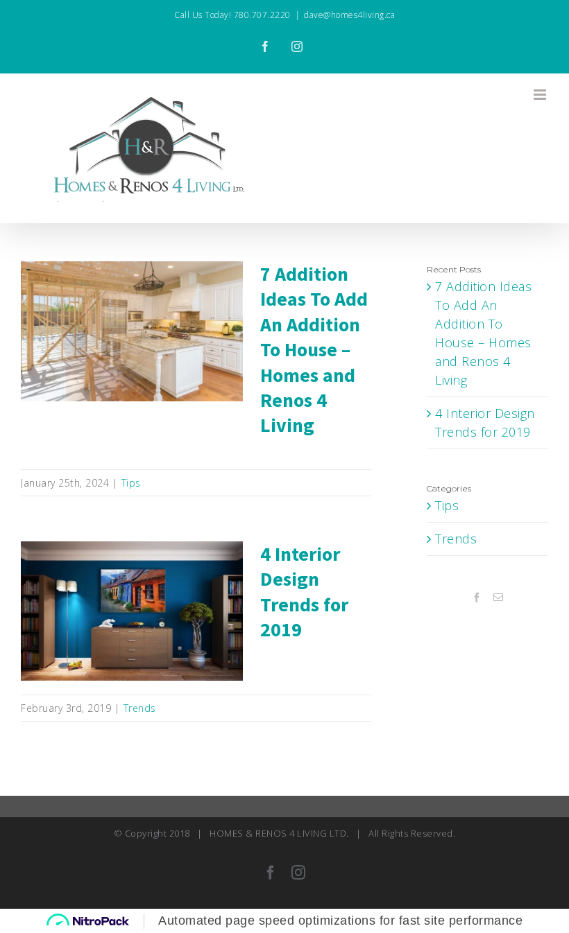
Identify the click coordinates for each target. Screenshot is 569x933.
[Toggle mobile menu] (541, 94)
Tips (131, 482)
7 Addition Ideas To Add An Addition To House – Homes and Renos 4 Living (132, 302)
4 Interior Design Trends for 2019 (132, 591)
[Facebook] (477, 597)
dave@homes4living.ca (349, 15)
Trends (140, 708)
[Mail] (498, 597)
